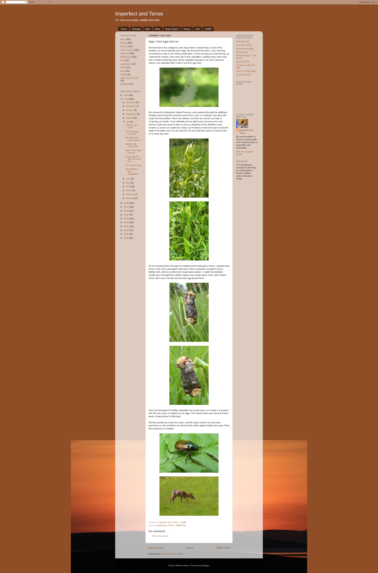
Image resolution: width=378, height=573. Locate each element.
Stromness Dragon (245, 49)
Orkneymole (242, 52)
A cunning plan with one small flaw (133, 158)
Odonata (136, 29)
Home (124, 29)
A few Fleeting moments (132, 132)
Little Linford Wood (129, 78)
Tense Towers (172, 29)
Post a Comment (160, 536)
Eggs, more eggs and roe (133, 151)
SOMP (208, 29)
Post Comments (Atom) (172, 554)
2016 (126, 211)
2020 (126, 95)
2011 (126, 230)
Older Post (223, 547)
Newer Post (155, 547)
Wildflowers (181, 525)
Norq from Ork (243, 62)
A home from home (131, 126)
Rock (122, 71)
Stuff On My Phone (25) (131, 145)
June (128, 179)
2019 (126, 99)
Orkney (123, 46)
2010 (126, 234)
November (131, 106)
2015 (126, 215)
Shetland (124, 84)
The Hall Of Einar (244, 45)
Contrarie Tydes (243, 75)
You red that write (133, 165)
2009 (126, 238)
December (131, 102)
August (129, 118)
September (131, 114)
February (130, 194)
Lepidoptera (161, 525)
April (128, 186)
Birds (157, 29)
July (128, 122)
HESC (123, 67)
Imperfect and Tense (139, 14)
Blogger (205, 565)
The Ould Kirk (242, 41)
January (130, 198)
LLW (197, 29)
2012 (126, 226)
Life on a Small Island (246, 71)
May (128, 183)
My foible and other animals (132, 139)
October (130, 110)
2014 (126, 218)
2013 (126, 222)
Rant (147, 29)
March (129, 190)
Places (187, 29)
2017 (126, 207)
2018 (126, 203)
